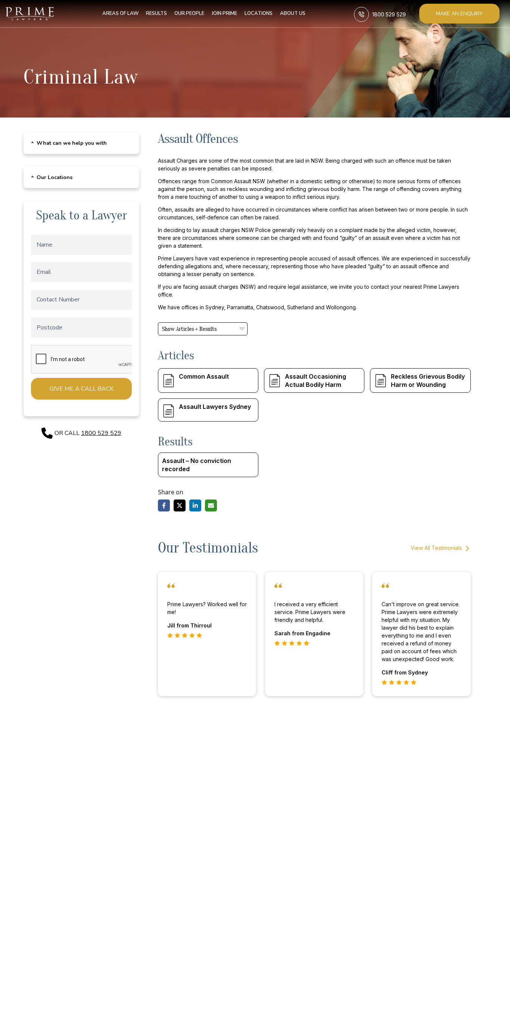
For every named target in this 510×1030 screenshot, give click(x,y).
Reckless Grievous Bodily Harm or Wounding (428, 380)
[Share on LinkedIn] (195, 505)
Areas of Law (120, 13)
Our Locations (54, 177)
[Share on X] (180, 505)
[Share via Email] (211, 505)
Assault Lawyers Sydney (215, 406)
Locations (259, 13)
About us (292, 13)
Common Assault (204, 376)
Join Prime (224, 13)
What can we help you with (72, 143)
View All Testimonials (437, 548)
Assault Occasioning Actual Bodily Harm (315, 380)
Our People (189, 13)
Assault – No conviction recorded (196, 465)
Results (156, 13)
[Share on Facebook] (164, 505)
